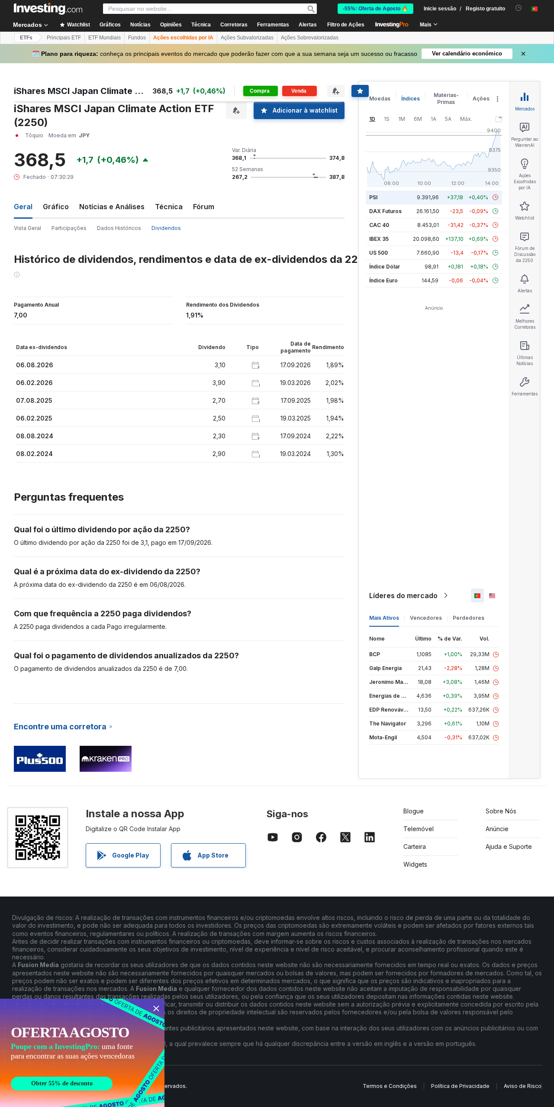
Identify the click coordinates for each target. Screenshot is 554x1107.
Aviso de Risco (522, 1086)
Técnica (169, 206)
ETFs (26, 38)
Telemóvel (418, 828)
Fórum (203, 206)
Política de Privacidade (460, 1086)
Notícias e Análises (112, 206)
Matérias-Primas (446, 98)
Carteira (414, 846)
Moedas (379, 98)
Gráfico (56, 206)
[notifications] (519, 8)
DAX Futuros (385, 211)
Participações (69, 228)
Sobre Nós (501, 811)
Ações (481, 98)
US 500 (378, 252)
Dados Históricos (119, 228)
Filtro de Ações (345, 25)
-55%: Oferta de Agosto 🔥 (375, 9)
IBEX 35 (379, 239)
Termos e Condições (390, 1086)
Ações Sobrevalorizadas (309, 38)
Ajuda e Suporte (509, 846)
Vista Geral (27, 228)
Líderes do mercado (403, 595)
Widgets (415, 864)
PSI (373, 197)
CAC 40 (379, 225)
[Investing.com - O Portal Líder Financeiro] (48, 9)
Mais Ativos (384, 618)
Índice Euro (383, 280)
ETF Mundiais (104, 38)
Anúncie (497, 828)
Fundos (137, 38)
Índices (410, 98)
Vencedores (426, 618)
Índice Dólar (384, 266)
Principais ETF (64, 38)
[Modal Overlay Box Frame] (82, 1053)
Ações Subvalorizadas (247, 38)
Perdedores (468, 618)
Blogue (413, 811)
